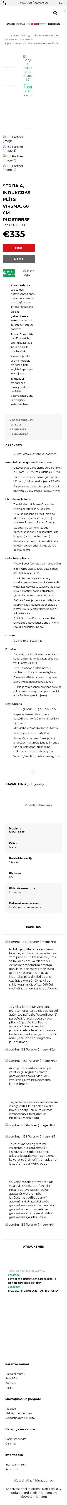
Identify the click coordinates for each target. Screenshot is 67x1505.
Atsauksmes (18, 429)
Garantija (10, 1443)
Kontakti (10, 1383)
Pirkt (18, 248)
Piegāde (10, 1408)
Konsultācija (19, 434)
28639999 (25, 2)
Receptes (11, 1469)
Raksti (9, 1387)
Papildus (16, 424)
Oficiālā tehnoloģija (38, 805)
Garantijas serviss (15, 1439)
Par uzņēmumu (15, 1373)
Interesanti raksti (15, 1464)
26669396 (41, 2)
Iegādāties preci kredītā (20, 1418)
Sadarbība (11, 1378)
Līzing (18, 259)
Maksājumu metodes (18, 1413)
